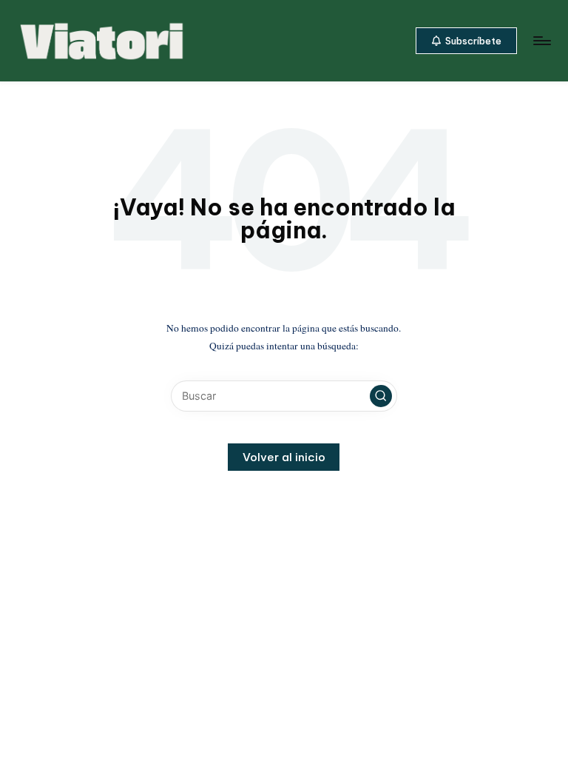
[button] (466, 40)
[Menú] (541, 40)
